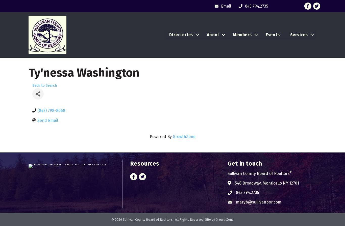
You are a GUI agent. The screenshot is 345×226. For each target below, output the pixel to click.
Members (242, 34)
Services (299, 34)
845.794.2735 (247, 192)
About (213, 34)
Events (273, 34)
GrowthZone (184, 136)
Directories (181, 34)
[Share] (38, 94)
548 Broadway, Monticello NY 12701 (267, 183)
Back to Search (44, 85)
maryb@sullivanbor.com (258, 202)
